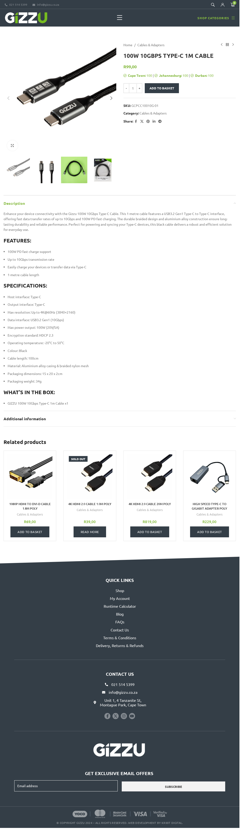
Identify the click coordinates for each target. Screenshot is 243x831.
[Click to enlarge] (12, 145)
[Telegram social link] (160, 121)
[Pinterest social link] (148, 121)
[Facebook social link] (136, 121)
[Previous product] (221, 45)
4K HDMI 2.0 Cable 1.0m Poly (89, 504)
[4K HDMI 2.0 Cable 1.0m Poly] (89, 476)
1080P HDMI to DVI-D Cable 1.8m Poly (30, 506)
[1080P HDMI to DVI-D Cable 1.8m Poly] (29, 476)
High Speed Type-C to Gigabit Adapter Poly (209, 506)
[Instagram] (124, 716)
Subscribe (173, 787)
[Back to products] (227, 45)
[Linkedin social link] (154, 121)
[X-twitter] (115, 716)
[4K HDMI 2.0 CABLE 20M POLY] (149, 476)
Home (127, 45)
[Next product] (233, 45)
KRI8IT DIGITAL (172, 823)
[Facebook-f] (107, 716)
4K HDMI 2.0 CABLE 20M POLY (150, 504)
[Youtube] (132, 716)
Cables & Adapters (150, 45)
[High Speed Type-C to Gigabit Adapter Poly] (209, 476)
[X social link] (142, 121)
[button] (120, 18)
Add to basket (162, 88)
